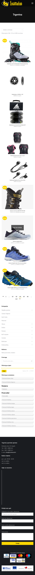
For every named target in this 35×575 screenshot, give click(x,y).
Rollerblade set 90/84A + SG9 (17, 94)
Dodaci (3, 327)
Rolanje (4, 331)
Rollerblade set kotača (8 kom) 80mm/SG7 (17, 125)
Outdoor (4, 338)
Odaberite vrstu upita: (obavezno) (10, 511)
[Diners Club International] (6, 557)
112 (16, 299)
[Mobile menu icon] (32, 3)
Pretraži (31, 361)
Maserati (4, 320)
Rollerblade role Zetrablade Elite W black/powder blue (17, 63)
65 (24, 296)
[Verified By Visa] (13, 562)
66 (27, 296)
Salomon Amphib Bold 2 (17, 241)
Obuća (3, 324)
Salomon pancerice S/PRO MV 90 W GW (17, 210)
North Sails (4, 317)
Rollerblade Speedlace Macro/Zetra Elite (17, 180)
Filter (4, 371)
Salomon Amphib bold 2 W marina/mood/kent (17, 263)
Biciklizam (4, 341)
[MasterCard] (20, 557)
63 (16, 296)
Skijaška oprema (6, 310)
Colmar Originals (6, 313)
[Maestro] (28, 557)
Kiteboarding (5, 345)
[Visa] (13, 557)
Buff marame (5, 334)
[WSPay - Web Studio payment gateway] (20, 562)
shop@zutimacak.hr (11, 452)
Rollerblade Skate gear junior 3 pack (17, 155)
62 (12, 296)
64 (20, 296)
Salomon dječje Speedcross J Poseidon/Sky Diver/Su (17, 287)
